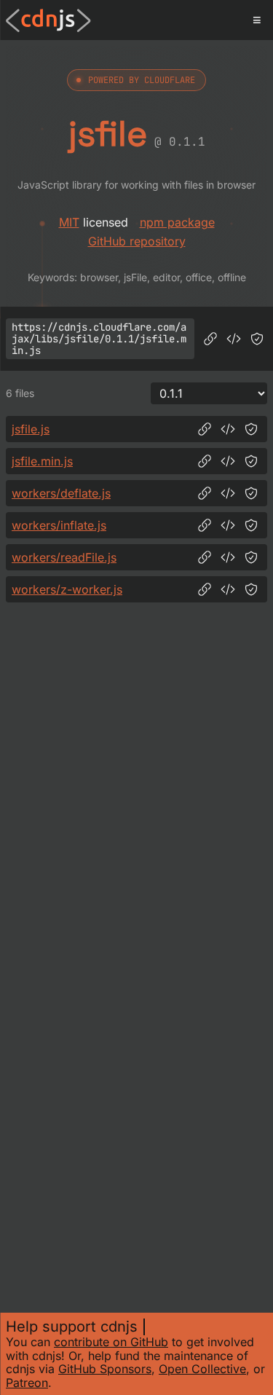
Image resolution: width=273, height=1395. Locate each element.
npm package (177, 222)
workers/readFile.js (64, 557)
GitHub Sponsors (104, 1368)
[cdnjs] (48, 20)
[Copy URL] (210, 339)
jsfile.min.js (42, 461)
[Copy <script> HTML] (233, 339)
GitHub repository (137, 241)
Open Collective (202, 1368)
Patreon (27, 1382)
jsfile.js (31, 429)
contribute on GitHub (111, 1342)
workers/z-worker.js (67, 589)
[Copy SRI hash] (257, 339)
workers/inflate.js (59, 525)
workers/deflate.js (61, 493)
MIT (69, 222)
